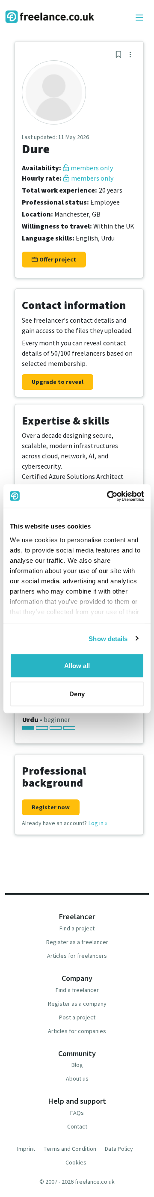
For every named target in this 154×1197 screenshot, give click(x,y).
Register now (51, 807)
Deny (77, 693)
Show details (108, 638)
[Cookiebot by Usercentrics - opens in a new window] (108, 496)
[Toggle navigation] (139, 18)
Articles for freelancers (77, 955)
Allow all (77, 665)
